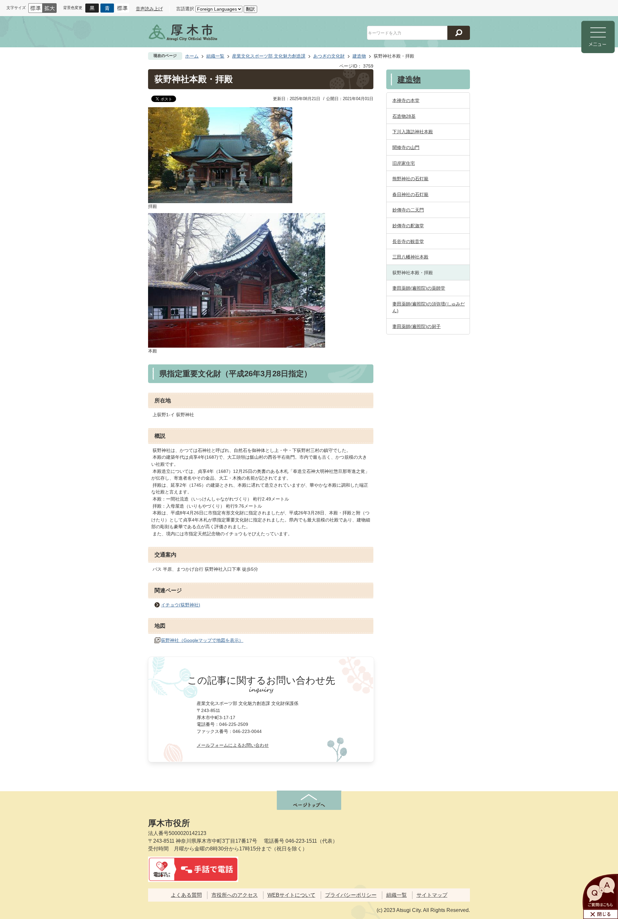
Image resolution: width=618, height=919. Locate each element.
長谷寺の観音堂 (408, 241)
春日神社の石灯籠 (410, 194)
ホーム (192, 56)
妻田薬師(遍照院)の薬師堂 (418, 288)
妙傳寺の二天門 (408, 209)
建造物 (359, 56)
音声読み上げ (149, 8)
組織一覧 (215, 56)
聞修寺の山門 (405, 147)
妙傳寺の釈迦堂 (408, 225)
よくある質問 (186, 895)
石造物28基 (404, 116)
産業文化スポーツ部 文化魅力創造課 (268, 56)
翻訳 (250, 9)
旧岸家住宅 (403, 163)
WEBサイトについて (291, 895)
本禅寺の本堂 (405, 100)
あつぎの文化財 (329, 56)
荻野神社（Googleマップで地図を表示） (202, 640)
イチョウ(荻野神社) (180, 604)
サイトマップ (432, 895)
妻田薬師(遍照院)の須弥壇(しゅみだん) (428, 307)
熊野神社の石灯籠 (410, 178)
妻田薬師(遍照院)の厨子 (416, 326)
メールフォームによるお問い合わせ (233, 745)
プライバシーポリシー (351, 895)
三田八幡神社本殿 (410, 256)
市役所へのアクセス (234, 895)
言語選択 (185, 8)
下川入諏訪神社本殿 (412, 131)
